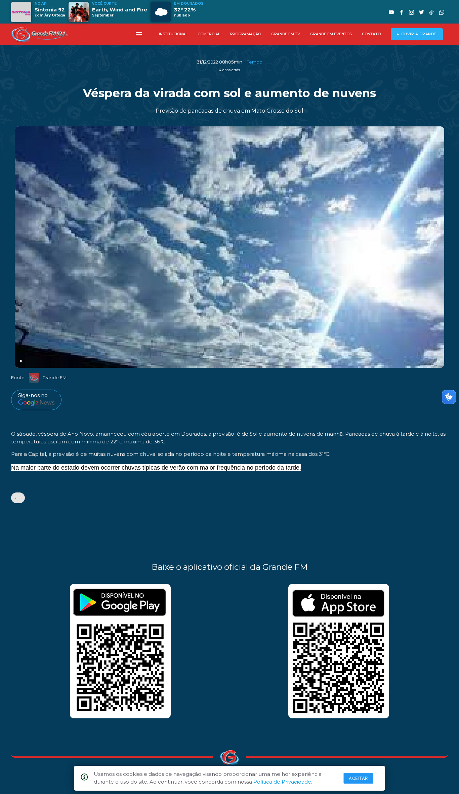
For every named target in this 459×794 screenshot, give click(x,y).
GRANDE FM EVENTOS (331, 34)
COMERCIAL (209, 34)
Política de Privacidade (282, 782)
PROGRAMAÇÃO (245, 34)
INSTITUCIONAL (173, 34)
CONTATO (371, 34)
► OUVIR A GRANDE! (417, 34)
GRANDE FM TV (285, 34)
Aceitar (358, 778)
